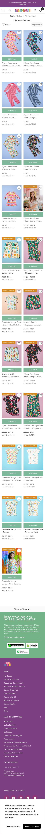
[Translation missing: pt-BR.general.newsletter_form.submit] (39, 637)
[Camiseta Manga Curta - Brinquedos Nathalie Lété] (12, 301)
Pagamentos (9, 739)
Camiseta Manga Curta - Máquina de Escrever (12, 479)
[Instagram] (13, 798)
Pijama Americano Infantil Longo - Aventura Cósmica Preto (31, 168)
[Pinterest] (20, 798)
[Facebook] (6, 798)
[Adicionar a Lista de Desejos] (19, 32)
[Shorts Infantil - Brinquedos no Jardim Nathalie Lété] (33, 301)
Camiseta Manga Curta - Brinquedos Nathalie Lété (12, 323)
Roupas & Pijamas (11, 700)
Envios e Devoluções (13, 735)
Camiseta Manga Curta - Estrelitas (33, 479)
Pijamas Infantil (30, 16)
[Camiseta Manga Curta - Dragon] (12, 509)
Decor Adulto (9, 704)
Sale (6, 707)
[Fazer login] (35, 10)
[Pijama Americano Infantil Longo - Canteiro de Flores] (12, 146)
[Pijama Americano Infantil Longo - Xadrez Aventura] (33, 42)
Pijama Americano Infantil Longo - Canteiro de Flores (10, 168)
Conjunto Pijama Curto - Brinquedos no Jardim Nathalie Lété (33, 271)
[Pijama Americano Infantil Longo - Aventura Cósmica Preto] (33, 146)
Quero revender (11, 756)
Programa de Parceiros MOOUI (17, 746)
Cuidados (8, 732)
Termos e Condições (13, 749)
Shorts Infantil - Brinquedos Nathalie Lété (10, 375)
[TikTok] (27, 798)
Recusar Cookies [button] (13, 826)
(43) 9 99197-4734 (11, 773)
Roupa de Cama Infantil (14, 683)
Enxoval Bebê (10, 693)
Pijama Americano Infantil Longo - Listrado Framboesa (10, 116)
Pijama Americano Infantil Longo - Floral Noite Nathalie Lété (33, 375)
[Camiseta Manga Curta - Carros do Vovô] (33, 509)
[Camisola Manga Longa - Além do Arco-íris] (12, 561)
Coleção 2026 (10, 725)
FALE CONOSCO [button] (11, 762)
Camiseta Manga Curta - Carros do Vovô (33, 530)
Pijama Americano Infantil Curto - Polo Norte (32, 220)
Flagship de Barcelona (13, 753)
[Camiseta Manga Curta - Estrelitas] (33, 457)
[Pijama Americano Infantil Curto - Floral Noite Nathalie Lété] (12, 405)
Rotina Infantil (10, 697)
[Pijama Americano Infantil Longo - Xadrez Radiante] (12, 42)
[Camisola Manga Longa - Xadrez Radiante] (12, 198)
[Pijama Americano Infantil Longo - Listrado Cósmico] (33, 94)
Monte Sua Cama (11, 679)
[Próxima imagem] (18, 43)
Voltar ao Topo (20, 609)
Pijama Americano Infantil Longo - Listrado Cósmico (31, 116)
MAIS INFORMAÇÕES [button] (13, 717)
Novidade (8, 676)
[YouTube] (35, 798)
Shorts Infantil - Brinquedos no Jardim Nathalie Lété (33, 323)
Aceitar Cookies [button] (32, 826)
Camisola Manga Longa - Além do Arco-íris (11, 582)
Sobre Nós (8, 721)
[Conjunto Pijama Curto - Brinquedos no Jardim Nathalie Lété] (33, 250)
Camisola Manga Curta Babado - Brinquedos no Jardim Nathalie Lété (33, 427)
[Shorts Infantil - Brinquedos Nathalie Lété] (12, 353)
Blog (6, 711)
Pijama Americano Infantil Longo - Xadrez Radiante (11, 64)
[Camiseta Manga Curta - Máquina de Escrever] (12, 457)
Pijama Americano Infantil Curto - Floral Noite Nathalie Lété (11, 427)
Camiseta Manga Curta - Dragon (12, 530)
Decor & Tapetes (11, 690)
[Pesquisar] (10, 10)
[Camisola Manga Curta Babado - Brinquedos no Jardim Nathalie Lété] (33, 405)
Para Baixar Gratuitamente (15, 742)
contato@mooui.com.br (14, 775)
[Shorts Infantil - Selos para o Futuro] (12, 250)
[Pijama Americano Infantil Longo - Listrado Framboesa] (12, 94)
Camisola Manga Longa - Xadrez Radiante (9, 220)
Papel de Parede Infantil (14, 686)
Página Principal (16, 16)
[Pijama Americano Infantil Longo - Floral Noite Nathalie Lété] (33, 353)
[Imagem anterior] (6, 43)
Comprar (12, 59)
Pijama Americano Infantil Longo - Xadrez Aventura (33, 64)
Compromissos (10, 728)
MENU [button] (6, 671)
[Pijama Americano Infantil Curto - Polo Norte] (33, 198)
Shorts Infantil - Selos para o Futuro (11, 271)
